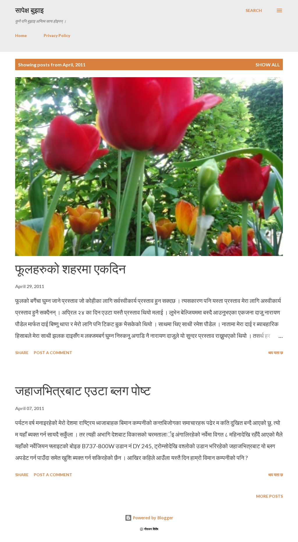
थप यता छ (275, 352)
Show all (268, 64)
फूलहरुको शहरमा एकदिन (70, 269)
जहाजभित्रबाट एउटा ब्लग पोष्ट (83, 390)
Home (21, 35)
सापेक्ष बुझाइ (29, 10)
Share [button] (22, 352)
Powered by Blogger (152, 517)
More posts (269, 496)
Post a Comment (53, 352)
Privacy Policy (57, 35)
